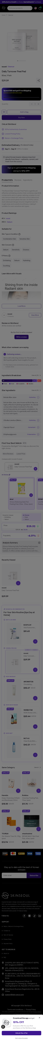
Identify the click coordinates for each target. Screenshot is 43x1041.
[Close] (39, 1017)
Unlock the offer (21, 1033)
